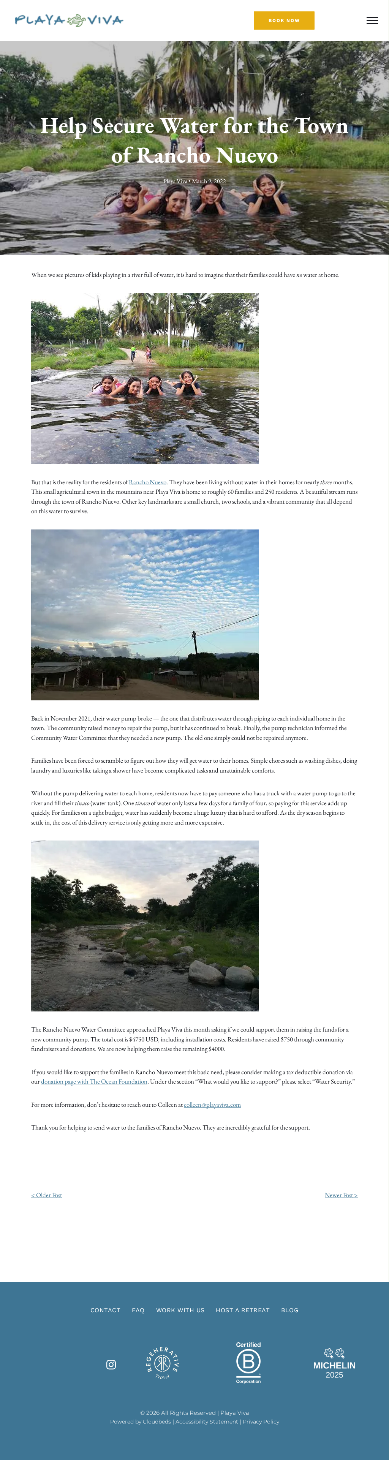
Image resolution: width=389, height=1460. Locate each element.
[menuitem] (105, 1310)
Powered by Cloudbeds (140, 1421)
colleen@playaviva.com (212, 1104)
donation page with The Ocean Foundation (94, 1081)
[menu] (372, 20)
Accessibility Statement (207, 1421)
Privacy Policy (261, 1421)
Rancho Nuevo (147, 482)
